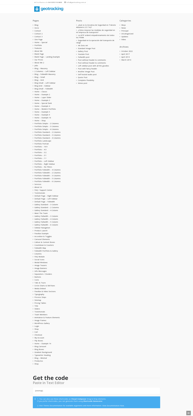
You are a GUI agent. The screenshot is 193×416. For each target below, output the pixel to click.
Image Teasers (41, 265)
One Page (39, 39)
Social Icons (39, 260)
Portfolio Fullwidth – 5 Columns (48, 178)
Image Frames (40, 320)
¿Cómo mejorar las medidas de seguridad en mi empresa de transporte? (95, 31)
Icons (37, 280)
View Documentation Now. (113, 406)
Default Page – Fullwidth (45, 202)
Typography (39, 294)
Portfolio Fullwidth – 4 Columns (48, 170)
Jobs (36, 65)
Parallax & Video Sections (45, 291)
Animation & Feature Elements (47, 317)
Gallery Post (83, 51)
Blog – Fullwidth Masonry (45, 74)
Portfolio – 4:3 (40, 149)
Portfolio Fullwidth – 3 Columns (48, 176)
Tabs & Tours (40, 283)
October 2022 (127, 51)
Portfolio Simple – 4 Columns (47, 129)
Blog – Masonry (41, 68)
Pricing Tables (40, 303)
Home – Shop (40, 121)
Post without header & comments (92, 60)
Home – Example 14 (43, 343)
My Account (39, 338)
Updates (124, 37)
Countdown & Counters (44, 245)
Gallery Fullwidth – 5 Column (46, 222)
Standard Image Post (86, 48)
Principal (124, 31)
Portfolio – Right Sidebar (45, 164)
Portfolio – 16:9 (41, 147)
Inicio (37, 28)
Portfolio (38, 45)
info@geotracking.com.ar (76, 2)
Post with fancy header (87, 69)
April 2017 (125, 54)
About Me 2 (39, 63)
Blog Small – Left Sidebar (45, 83)
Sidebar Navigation (42, 228)
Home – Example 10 (43, 118)
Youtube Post (83, 54)
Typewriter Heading (43, 355)
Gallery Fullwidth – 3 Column (46, 216)
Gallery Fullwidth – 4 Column (46, 219)
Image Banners (41, 268)
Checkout (38, 335)
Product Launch (41, 231)
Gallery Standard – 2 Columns (47, 207)
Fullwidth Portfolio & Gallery (46, 251)
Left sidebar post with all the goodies (93, 66)
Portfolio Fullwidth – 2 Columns (48, 173)
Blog (36, 25)
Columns (38, 254)
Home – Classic (41, 92)
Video (123, 39)
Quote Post (82, 77)
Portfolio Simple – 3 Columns (47, 126)
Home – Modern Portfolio (45, 109)
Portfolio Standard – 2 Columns (48, 132)
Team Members (41, 315)
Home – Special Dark (43, 103)
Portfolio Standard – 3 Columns (48, 135)
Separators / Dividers (43, 274)
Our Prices (39, 60)
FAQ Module (40, 257)
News (123, 28)
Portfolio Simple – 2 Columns (47, 123)
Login (37, 326)
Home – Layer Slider (43, 97)
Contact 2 (39, 34)
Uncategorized (127, 34)
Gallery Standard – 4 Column (46, 210)
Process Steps (40, 297)
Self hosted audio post (87, 74)
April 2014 (125, 57)
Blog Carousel (40, 346)
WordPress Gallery (42, 323)
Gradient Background (43, 352)
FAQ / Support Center (43, 190)
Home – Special (41, 42)
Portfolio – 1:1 (40, 158)
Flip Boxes (39, 341)
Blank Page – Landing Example (47, 57)
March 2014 (126, 60)
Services (38, 184)
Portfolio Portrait (42, 144)
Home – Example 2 (42, 94)
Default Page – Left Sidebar (46, 199)
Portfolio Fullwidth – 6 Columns (48, 181)
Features (38, 48)
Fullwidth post (84, 57)
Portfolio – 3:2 (40, 152)
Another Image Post (86, 72)
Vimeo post (82, 83)
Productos (39, 361)
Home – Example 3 (42, 100)
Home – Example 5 (42, 112)
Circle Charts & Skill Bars (45, 286)
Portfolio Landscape (43, 141)
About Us (38, 187)
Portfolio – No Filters (43, 167)
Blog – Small (40, 77)
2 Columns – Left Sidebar (45, 71)
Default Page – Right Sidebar (46, 196)
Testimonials (40, 193)
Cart (36, 332)
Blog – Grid (39, 80)
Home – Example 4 (42, 106)
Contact (38, 31)
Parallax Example (42, 233)
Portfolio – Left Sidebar (44, 161)
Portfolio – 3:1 (40, 155)
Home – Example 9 (42, 115)
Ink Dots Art (83, 45)
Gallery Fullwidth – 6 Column (46, 225)
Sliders (37, 309)
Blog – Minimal (41, 358)
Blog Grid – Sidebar (42, 86)
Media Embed (40, 288)
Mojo (123, 25)
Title (36, 306)
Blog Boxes (39, 349)
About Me (39, 51)
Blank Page (39, 54)
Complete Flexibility (86, 80)
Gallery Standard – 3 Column (46, 204)
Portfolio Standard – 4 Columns (48, 138)
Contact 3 (39, 37)
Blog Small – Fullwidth (44, 89)
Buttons (38, 277)
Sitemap (38, 300)
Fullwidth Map (40, 248)
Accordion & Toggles (43, 236)
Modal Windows (41, 262)
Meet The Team (41, 213)
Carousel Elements (42, 239)
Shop (37, 329)
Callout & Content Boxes (45, 242)
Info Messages (41, 271)
